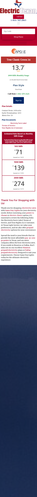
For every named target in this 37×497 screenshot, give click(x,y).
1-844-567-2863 (18, 20)
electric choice (16, 215)
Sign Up (19, 100)
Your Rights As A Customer (12, 128)
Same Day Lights (12, 210)
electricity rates (29, 208)
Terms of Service (8, 125)
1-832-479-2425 (23, 94)
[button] (18, 23)
